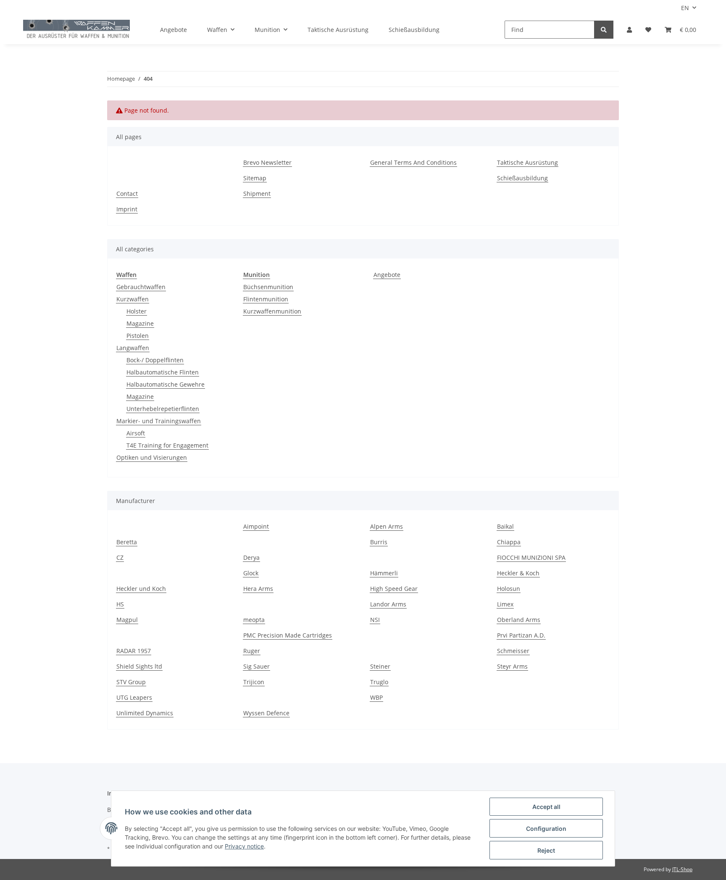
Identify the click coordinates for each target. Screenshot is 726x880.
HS (120, 604)
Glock (250, 573)
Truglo (379, 682)
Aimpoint (256, 526)
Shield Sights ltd (139, 666)
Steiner (380, 666)
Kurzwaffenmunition (272, 311)
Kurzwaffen (132, 299)
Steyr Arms (512, 666)
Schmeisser (513, 651)
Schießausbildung (414, 30)
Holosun (508, 589)
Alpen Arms (386, 526)
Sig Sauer (256, 666)
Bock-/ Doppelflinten (155, 360)
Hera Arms (258, 589)
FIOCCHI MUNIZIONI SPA (531, 557)
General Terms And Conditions (413, 162)
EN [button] (685, 8)
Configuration (546, 828)
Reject (546, 850)
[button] (629, 29)
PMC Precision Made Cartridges (287, 635)
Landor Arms (388, 604)
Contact (127, 194)
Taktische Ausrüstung (338, 30)
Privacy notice (244, 846)
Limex (505, 604)
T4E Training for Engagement (167, 445)
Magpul (127, 620)
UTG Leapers (134, 697)
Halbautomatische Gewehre (165, 384)
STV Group (131, 682)
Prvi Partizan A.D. (521, 635)
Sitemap (254, 178)
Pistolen (137, 336)
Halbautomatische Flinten (162, 372)
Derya (251, 557)
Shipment (257, 194)
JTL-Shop (682, 869)
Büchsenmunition (268, 287)
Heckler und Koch (141, 589)
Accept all (546, 806)
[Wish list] (648, 29)
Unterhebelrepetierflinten (162, 409)
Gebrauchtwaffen (141, 287)
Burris (378, 542)
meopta (254, 620)
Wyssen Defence (266, 713)
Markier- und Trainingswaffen (158, 421)
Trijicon (253, 682)
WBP (376, 697)
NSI (375, 620)
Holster (136, 311)
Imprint (126, 209)
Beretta (126, 542)
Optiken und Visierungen (151, 457)
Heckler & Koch (518, 573)
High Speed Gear (394, 589)
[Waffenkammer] (76, 30)
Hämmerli (384, 573)
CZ (120, 557)
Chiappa (509, 542)
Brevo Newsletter (267, 162)
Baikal (505, 526)
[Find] (603, 30)
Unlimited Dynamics (144, 713)
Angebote (387, 275)
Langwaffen (132, 348)
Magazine (140, 323)
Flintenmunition (265, 299)
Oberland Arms (518, 620)
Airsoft (135, 433)
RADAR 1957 (133, 651)
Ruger (251, 651)
